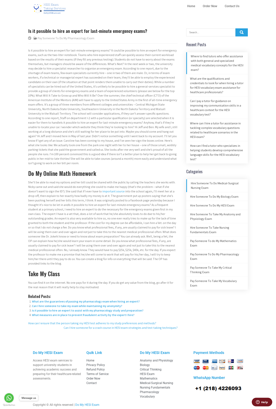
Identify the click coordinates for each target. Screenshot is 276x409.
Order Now (210, 6)
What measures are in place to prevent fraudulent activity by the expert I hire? (83, 315)
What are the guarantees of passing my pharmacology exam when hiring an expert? (86, 301)
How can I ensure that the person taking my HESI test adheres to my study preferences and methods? (92, 323)
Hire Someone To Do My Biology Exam (214, 197)
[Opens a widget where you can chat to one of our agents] (262, 402)
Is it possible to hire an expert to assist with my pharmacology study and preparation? (87, 310)
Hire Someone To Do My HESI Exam (212, 205)
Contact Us (232, 6)
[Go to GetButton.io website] (9, 405)
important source (113, 191)
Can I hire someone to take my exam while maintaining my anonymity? (77, 306)
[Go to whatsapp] (9, 398)
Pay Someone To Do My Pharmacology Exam (66, 38)
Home (191, 6)
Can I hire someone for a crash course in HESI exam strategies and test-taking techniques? (121, 328)
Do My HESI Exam (87, 405)
